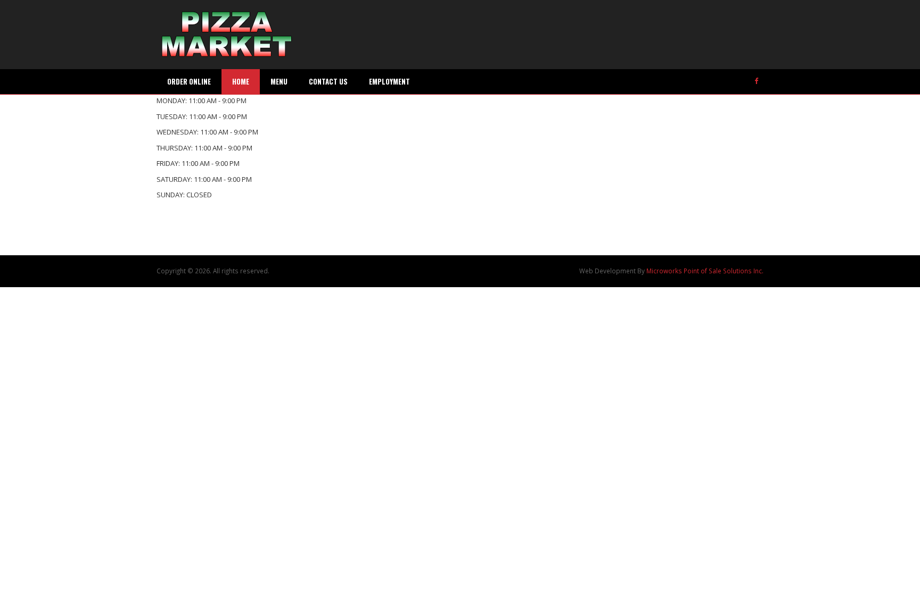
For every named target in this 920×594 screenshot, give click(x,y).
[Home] (227, 34)
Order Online (189, 81)
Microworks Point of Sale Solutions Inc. (704, 270)
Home (240, 81)
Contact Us (328, 81)
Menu (279, 81)
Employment (389, 81)
